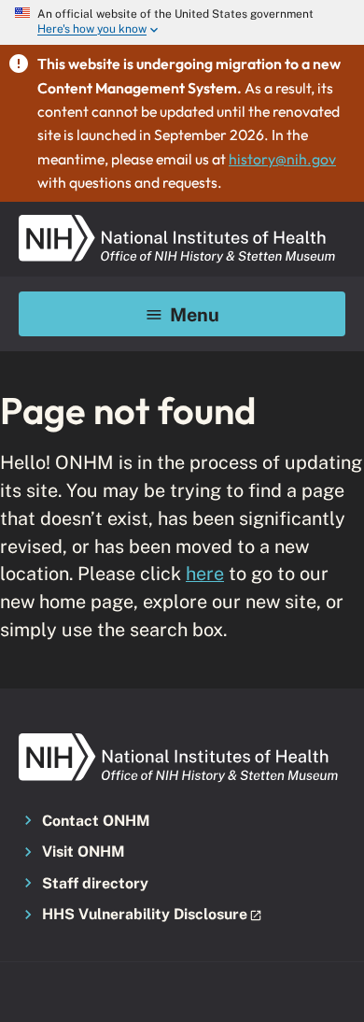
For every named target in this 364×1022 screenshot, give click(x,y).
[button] (182, 915)
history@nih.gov (282, 158)
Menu (194, 314)
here (205, 573)
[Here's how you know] (182, 22)
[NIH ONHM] (177, 220)
